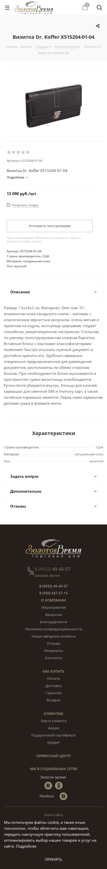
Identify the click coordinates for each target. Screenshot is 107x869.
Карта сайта (54, 815)
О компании (53, 600)
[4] (23, 152)
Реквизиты (53, 650)
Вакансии (53, 614)
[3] (18, 152)
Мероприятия (53, 607)
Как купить (53, 671)
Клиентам (53, 713)
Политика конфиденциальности (53, 629)
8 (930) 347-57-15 (53, 593)
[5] (28, 152)
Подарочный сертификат (53, 735)
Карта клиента (53, 720)
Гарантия (53, 693)
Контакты (53, 657)
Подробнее (26, 846)
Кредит (53, 742)
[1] (9, 152)
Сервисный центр (53, 755)
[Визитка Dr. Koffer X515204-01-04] (53, 105)
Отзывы (53, 643)
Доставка (54, 685)
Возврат (54, 700)
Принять (53, 859)
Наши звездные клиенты (54, 636)
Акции (53, 728)
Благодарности (53, 621)
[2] (13, 152)
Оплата (53, 678)
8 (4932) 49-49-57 (53, 586)
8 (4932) (52, 569)
